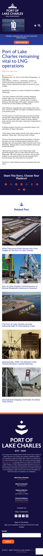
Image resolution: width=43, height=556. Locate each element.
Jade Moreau (8, 75)
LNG (31, 82)
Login (35, 550)
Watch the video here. (10, 71)
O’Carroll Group (21, 552)
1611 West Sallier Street (21, 502)
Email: (5, 531)
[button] (39, 25)
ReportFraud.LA (8, 462)
